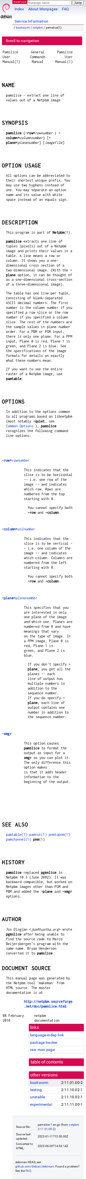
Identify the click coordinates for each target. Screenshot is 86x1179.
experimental (41, 1104)
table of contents (47, 1062)
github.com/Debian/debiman (34, 1166)
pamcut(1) (38, 834)
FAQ (65, 9)
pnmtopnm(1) (59, 834)
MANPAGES (21, 1)
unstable (37, 1097)
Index (19, 9)
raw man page (42, 1049)
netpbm (38, 27)
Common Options (19, 426)
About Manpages (43, 9)
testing (36, 1089)
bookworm (23, 27)
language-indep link (47, 1035)
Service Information (31, 21)
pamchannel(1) (18, 839)
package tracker (43, 1042)
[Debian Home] (6, 9)
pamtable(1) (16, 834)
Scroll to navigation (22, 40)
